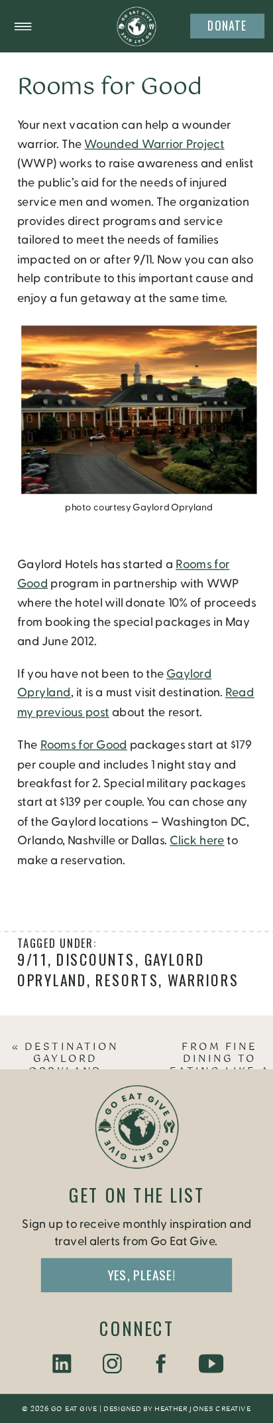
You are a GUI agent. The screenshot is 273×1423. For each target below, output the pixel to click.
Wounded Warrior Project (154, 145)
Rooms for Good (83, 745)
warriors (203, 979)
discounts (95, 959)
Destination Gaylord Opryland (72, 1060)
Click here (197, 841)
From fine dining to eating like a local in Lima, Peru (220, 1072)
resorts (126, 979)
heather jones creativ (199, 1410)
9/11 (32, 959)
